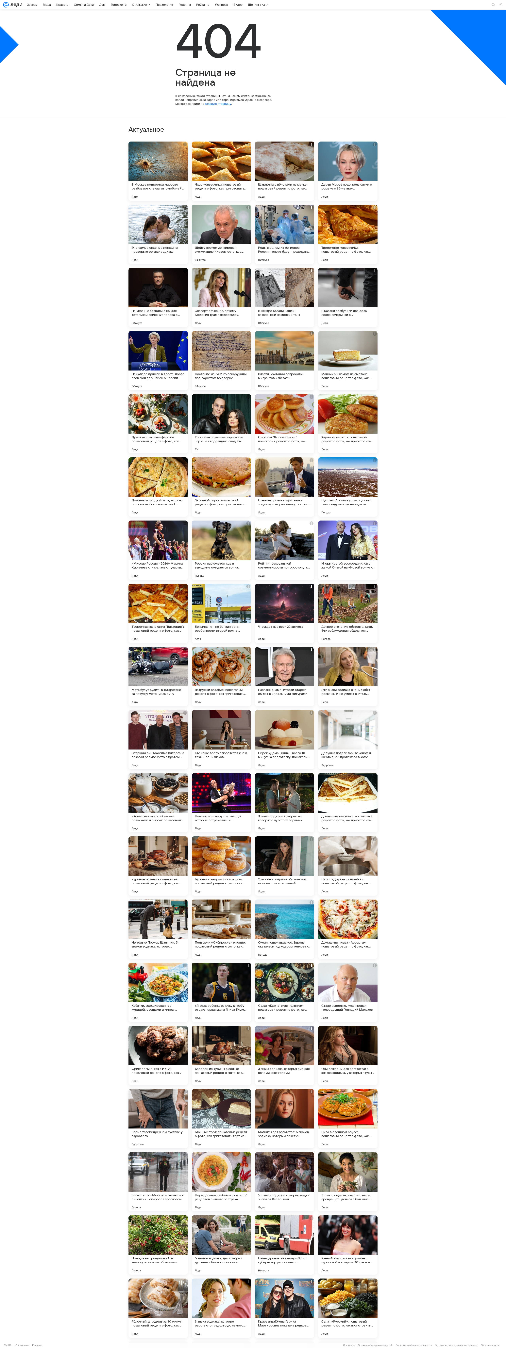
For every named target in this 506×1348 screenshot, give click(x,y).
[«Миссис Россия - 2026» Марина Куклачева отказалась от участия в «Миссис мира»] (158, 550)
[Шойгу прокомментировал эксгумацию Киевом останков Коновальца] (221, 234)
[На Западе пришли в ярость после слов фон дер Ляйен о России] (158, 360)
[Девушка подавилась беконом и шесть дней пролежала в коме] (348, 739)
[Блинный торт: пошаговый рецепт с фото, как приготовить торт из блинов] (221, 1118)
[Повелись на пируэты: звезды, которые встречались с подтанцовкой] (221, 802)
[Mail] (6, 4)
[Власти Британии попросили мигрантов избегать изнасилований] (284, 360)
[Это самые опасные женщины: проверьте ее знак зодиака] (158, 234)
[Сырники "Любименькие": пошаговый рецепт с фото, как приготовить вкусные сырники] (284, 423)
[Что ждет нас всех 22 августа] (284, 613)
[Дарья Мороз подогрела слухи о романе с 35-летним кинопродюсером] (348, 171)
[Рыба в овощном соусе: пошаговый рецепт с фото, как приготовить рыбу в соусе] (348, 1118)
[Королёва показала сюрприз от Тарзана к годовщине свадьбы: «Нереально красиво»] (221, 423)
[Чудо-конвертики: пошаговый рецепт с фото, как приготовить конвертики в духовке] (221, 171)
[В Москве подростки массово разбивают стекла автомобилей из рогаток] (158, 171)
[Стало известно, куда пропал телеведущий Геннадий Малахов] (348, 992)
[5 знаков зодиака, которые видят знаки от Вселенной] (284, 1181)
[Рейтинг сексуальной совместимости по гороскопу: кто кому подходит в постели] (284, 550)
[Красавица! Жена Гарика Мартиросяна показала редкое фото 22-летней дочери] (284, 1308)
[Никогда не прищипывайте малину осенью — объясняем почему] (158, 1245)
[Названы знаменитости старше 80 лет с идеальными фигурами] (284, 676)
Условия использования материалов (456, 1345)
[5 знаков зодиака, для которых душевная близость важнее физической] (221, 1245)
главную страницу (218, 104)
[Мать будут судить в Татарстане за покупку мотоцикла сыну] (158, 676)
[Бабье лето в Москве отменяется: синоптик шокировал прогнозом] (158, 1181)
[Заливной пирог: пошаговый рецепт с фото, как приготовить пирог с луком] (221, 487)
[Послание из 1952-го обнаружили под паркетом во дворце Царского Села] (221, 360)
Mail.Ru (8, 1345)
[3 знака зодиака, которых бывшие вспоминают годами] (284, 1055)
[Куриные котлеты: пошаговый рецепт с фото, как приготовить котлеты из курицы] (348, 423)
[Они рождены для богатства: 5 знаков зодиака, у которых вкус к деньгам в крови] (348, 1055)
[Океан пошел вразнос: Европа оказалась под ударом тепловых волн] (284, 929)
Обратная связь (490, 1345)
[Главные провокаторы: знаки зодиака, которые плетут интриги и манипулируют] (284, 487)
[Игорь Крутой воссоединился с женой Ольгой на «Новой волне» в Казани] (348, 550)
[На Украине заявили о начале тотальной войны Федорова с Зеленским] (158, 297)
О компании (22, 1345)
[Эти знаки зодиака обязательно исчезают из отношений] (284, 866)
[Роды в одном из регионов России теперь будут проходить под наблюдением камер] (284, 234)
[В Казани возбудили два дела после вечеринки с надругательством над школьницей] (348, 297)
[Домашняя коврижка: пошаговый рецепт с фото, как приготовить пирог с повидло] (348, 802)
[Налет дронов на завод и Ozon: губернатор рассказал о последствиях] (284, 1245)
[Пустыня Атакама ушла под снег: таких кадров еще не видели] (348, 487)
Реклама (37, 1345)
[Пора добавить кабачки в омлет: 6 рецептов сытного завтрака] (221, 1181)
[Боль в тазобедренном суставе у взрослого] (158, 1118)
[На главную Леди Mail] (15, 4)
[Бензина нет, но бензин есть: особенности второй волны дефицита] (221, 613)
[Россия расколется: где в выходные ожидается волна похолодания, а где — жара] (221, 550)
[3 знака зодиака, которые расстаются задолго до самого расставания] (221, 1308)
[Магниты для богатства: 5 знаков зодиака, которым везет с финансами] (284, 1118)
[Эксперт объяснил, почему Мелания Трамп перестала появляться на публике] (221, 297)
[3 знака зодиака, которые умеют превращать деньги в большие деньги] (348, 1181)
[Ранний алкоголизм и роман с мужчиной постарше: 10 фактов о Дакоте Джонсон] (348, 1245)
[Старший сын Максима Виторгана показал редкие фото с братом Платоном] (158, 739)
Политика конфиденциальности (414, 1345)
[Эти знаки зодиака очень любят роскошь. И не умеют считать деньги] (348, 676)
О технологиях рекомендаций (375, 1345)
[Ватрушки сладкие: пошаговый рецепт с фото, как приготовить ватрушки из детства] (221, 676)
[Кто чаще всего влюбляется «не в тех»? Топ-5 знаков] (221, 739)
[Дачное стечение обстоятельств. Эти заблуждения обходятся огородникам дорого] (348, 613)
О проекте (349, 1345)
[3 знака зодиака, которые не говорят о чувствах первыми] (284, 802)
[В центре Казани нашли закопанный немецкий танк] (284, 297)
